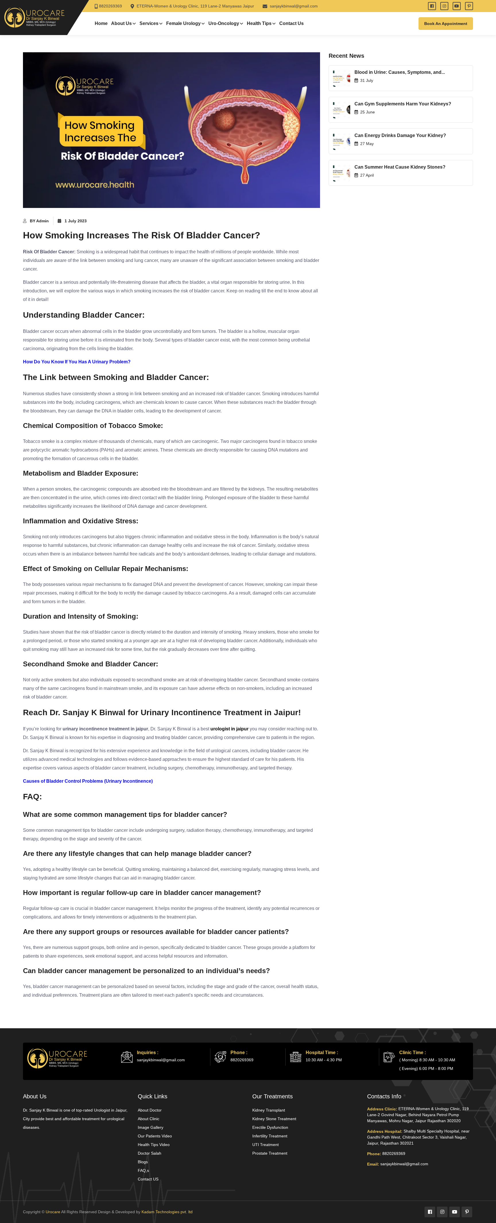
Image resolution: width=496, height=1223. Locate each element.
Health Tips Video (154, 1144)
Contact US (148, 1179)
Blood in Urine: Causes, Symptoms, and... (399, 72)
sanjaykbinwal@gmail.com (293, 6)
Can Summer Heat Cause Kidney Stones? (399, 167)
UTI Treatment (265, 1144)
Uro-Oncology (223, 23)
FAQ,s (143, 1170)
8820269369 (110, 6)
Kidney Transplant (268, 1110)
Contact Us (291, 23)
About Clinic (148, 1118)
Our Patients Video (155, 1136)
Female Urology (183, 23)
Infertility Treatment (269, 1136)
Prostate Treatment (269, 1153)
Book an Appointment (445, 23)
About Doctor (150, 1110)
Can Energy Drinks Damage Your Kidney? (400, 135)
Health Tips (259, 23)
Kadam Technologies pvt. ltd (167, 1212)
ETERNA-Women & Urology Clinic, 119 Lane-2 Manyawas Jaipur (194, 6)
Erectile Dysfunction (270, 1127)
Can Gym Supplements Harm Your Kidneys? (402, 103)
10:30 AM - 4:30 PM (324, 1060)
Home (101, 23)
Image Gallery (150, 1127)
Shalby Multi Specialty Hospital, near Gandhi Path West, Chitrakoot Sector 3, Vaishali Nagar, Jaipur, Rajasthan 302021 (418, 1137)
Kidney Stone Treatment (274, 1118)
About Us (121, 23)
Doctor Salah (149, 1153)
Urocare (53, 1212)
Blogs (143, 1162)
